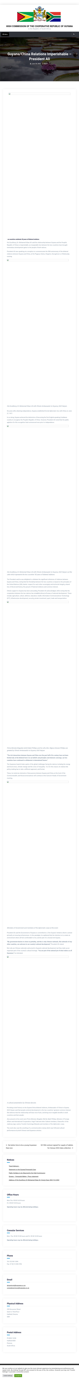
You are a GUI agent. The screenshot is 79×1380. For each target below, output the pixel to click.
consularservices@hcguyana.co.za (18, 1288)
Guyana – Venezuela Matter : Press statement (23, 1176)
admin (45, 64)
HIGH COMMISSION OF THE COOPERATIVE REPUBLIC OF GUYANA (39, 26)
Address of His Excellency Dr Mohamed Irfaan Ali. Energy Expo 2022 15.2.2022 (34, 1180)
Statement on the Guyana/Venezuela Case (22, 1169)
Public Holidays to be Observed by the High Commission (27, 1173)
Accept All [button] (18, 1375)
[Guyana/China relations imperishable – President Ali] (39, 165)
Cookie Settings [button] (8, 1375)
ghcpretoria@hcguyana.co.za (16, 1285)
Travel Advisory (14, 1166)
